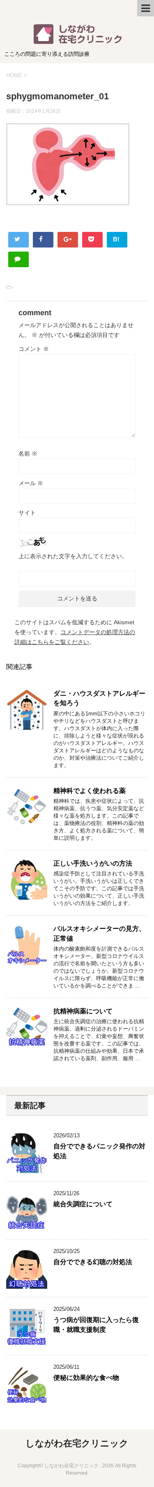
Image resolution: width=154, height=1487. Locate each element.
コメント (33, 349)
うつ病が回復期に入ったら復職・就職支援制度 (96, 1324)
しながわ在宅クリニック (77, 1443)
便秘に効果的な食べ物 (86, 1377)
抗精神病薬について (83, 1011)
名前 (27, 453)
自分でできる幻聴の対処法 (92, 1261)
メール (30, 483)
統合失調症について (83, 1204)
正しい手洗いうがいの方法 (92, 863)
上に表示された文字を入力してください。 (73, 556)
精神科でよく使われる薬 (89, 790)
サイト (27, 512)
